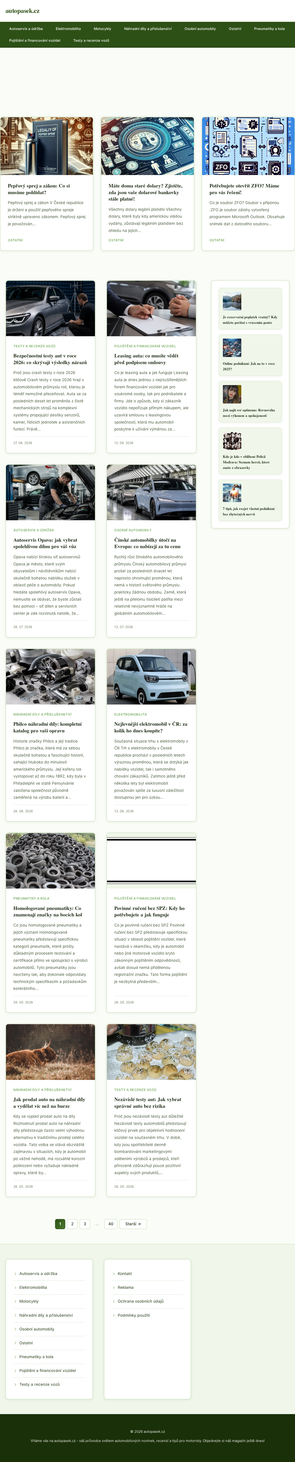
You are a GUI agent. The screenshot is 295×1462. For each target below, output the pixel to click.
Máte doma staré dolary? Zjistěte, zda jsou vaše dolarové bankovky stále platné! (146, 192)
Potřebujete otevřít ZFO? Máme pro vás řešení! (244, 189)
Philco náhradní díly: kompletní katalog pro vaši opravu (47, 727)
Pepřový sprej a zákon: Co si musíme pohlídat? (39, 189)
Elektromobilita (68, 28)
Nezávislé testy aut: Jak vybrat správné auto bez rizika (147, 1102)
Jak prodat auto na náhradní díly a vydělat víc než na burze (49, 1102)
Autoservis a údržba (26, 28)
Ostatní (235, 28)
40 (110, 1224)
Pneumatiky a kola (269, 28)
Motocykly (102, 28)
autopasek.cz (22, 10)
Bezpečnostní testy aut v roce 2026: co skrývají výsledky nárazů (50, 359)
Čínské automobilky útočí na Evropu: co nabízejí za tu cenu (147, 543)
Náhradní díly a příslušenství (148, 28)
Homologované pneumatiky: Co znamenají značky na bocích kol (47, 911)
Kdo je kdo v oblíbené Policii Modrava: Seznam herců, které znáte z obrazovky (246, 462)
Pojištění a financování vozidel (34, 40)
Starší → (133, 1224)
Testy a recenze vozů (91, 40)
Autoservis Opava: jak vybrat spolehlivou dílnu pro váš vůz (45, 543)
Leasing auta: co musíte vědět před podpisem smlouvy (146, 359)
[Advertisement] (147, 82)
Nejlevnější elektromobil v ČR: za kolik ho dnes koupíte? (150, 727)
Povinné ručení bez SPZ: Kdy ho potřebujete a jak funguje (149, 911)
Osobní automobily (200, 28)
